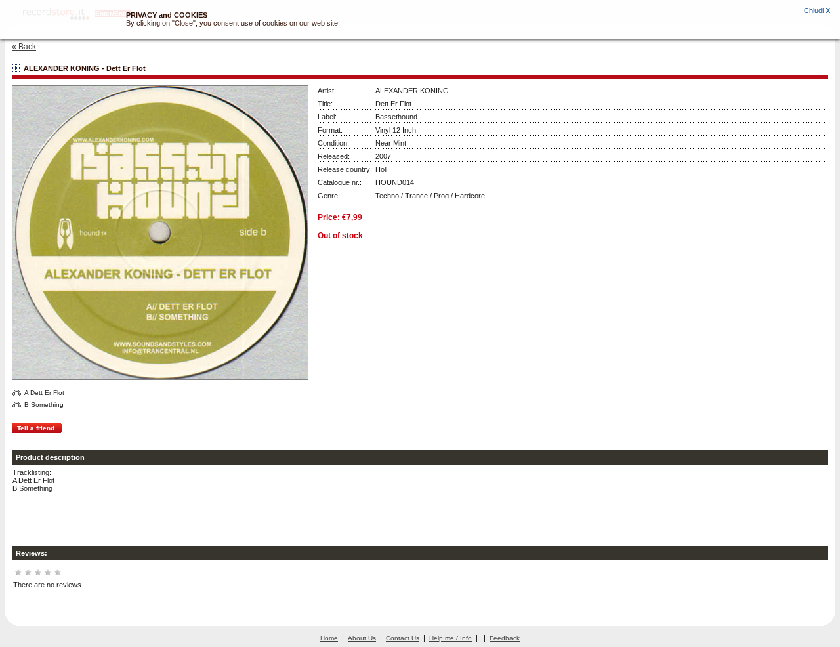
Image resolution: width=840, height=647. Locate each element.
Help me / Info (450, 638)
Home (329, 638)
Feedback (505, 638)
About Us (362, 638)
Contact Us (402, 638)
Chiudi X (817, 10)
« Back (24, 46)
